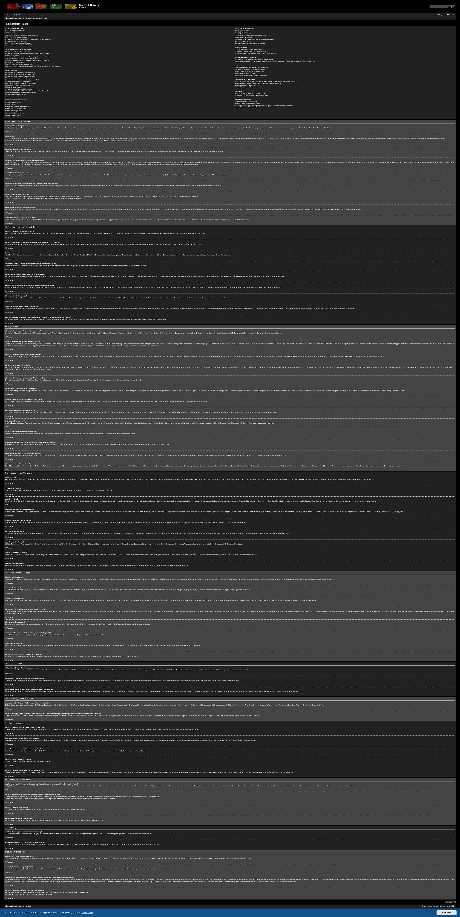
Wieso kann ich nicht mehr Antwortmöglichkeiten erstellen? (22, 80)
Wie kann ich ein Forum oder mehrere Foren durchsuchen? (252, 67)
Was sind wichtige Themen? (13, 112)
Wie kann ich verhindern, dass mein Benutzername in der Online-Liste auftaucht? (28, 53)
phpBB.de (270, 276)
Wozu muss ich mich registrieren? (15, 30)
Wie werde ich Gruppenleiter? (243, 37)
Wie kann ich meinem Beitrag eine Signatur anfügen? (20, 76)
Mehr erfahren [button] (87, 913)
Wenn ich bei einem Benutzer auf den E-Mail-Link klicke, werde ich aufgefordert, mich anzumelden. (33, 66)
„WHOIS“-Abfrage (149, 880)
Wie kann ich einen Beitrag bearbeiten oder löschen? (20, 74)
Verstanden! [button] (446, 913)
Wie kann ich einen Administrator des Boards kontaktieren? (252, 107)
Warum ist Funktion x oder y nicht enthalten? (247, 103)
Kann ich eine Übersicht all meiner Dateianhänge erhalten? (251, 95)
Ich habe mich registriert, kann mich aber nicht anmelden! (21, 35)
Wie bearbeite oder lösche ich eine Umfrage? (18, 81)
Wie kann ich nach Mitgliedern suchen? (246, 73)
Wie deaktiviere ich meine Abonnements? (246, 87)
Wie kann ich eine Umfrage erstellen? (16, 78)
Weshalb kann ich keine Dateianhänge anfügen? (19, 85)
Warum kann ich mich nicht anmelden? (16, 37)
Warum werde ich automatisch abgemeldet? (17, 43)
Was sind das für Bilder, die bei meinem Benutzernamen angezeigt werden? (27, 60)
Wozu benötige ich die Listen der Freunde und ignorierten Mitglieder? (254, 59)
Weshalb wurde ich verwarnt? (13, 87)
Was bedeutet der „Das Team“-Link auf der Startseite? (250, 43)
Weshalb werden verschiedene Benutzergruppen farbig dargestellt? (254, 39)
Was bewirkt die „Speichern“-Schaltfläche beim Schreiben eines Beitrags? (26, 91)
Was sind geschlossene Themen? (15, 113)
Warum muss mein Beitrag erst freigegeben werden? (20, 92)
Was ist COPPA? (10, 32)
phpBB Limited (256, 276)
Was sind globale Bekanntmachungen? (16, 108)
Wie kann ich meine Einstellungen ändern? (17, 51)
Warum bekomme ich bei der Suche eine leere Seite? (250, 71)
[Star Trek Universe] (41, 7)
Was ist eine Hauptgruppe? (242, 41)
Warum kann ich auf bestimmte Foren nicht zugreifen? (20, 83)
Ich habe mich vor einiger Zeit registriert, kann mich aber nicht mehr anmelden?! (28, 39)
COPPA (111, 162)
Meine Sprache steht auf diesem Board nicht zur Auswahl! (21, 58)
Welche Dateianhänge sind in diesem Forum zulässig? (250, 93)
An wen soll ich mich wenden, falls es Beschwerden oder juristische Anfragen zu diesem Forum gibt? (264, 105)
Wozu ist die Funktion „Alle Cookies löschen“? (18, 45)
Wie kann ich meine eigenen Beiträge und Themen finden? (251, 75)
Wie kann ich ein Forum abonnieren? (245, 85)
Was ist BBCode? (10, 101)
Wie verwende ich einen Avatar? (14, 62)
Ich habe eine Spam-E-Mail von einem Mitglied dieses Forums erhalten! (255, 53)
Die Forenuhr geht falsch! (12, 55)
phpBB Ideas (98, 869)
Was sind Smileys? (10, 104)
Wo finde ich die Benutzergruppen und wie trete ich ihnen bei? (252, 35)
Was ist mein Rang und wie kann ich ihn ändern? (19, 64)
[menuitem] (18, 14)
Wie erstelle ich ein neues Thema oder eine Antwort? (20, 72)
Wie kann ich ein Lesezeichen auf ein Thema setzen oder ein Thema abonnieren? (258, 83)
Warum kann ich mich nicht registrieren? (16, 34)
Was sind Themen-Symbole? (13, 115)
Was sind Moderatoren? (241, 32)
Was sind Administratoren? (242, 30)
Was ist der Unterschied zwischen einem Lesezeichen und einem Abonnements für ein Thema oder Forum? (266, 81)
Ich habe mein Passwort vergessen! (15, 41)
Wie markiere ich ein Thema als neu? (15, 94)
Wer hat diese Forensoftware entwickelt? (246, 101)
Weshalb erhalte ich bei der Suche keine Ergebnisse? (250, 69)
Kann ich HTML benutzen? (12, 102)
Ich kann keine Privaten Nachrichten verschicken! (249, 49)
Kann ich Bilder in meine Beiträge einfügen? (17, 106)
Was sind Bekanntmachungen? (14, 110)
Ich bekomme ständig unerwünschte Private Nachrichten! (251, 51)
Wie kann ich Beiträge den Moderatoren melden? (19, 89)
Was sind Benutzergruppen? (243, 34)
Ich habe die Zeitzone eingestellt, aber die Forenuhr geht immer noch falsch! (27, 57)
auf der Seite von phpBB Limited (199, 858)
